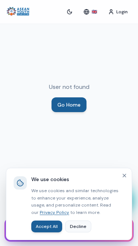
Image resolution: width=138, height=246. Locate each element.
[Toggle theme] (69, 11)
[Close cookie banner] (124, 176)
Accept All (47, 226)
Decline (78, 226)
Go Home (69, 104)
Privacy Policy (54, 212)
